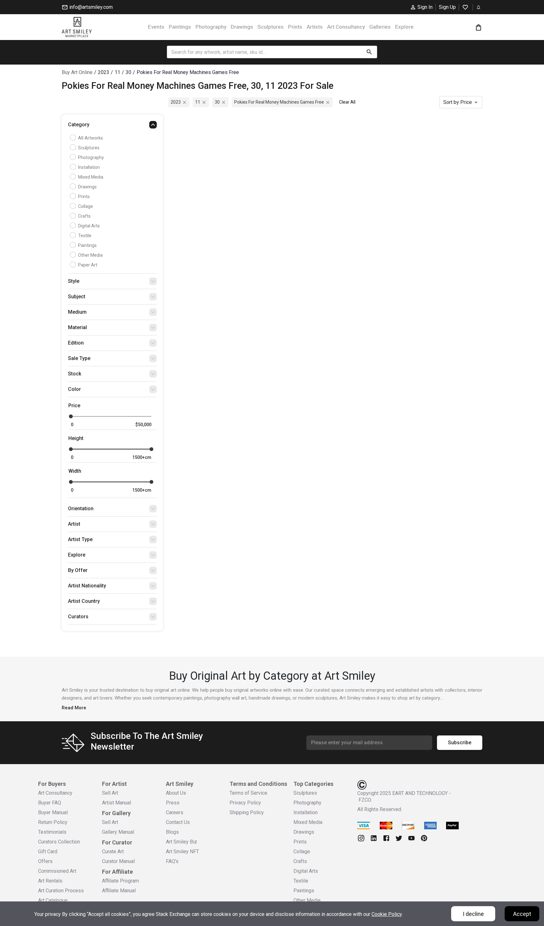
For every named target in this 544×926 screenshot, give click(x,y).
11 (197, 102)
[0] (478, 27)
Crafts (84, 216)
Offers (45, 861)
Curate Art (113, 852)
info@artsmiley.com (91, 7)
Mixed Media (90, 177)
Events (156, 27)
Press (172, 803)
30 (217, 102)
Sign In (425, 7)
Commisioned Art (57, 871)
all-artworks (90, 137)
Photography (211, 27)
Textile (84, 235)
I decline (473, 914)
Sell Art (110, 793)
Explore (404, 27)
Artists (315, 27)
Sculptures (271, 27)
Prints (295, 27)
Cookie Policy (386, 914)
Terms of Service (248, 793)
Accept (522, 914)
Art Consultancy (346, 27)
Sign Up (447, 7)
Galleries (380, 27)
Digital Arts (89, 225)
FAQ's (172, 861)
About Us (176, 793)
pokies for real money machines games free (279, 102)
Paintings (180, 27)
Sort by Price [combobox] (457, 102)
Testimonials (52, 832)
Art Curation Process (61, 891)
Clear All (347, 102)
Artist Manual (116, 803)
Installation (89, 167)
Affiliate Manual (119, 891)
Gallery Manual (118, 832)
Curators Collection (59, 842)
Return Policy (52, 822)
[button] (112, 126)
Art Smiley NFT (182, 852)
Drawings (242, 27)
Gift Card (47, 852)
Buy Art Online (77, 72)
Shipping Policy (247, 812)
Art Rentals (50, 881)
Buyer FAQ (49, 803)
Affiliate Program (120, 881)
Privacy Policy (245, 803)
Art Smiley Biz (181, 842)
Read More (74, 708)
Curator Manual (118, 861)
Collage (85, 206)
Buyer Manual (53, 812)
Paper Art (87, 264)
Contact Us (178, 822)
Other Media (90, 255)
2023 (176, 102)
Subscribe (459, 743)
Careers (174, 812)
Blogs (172, 832)
